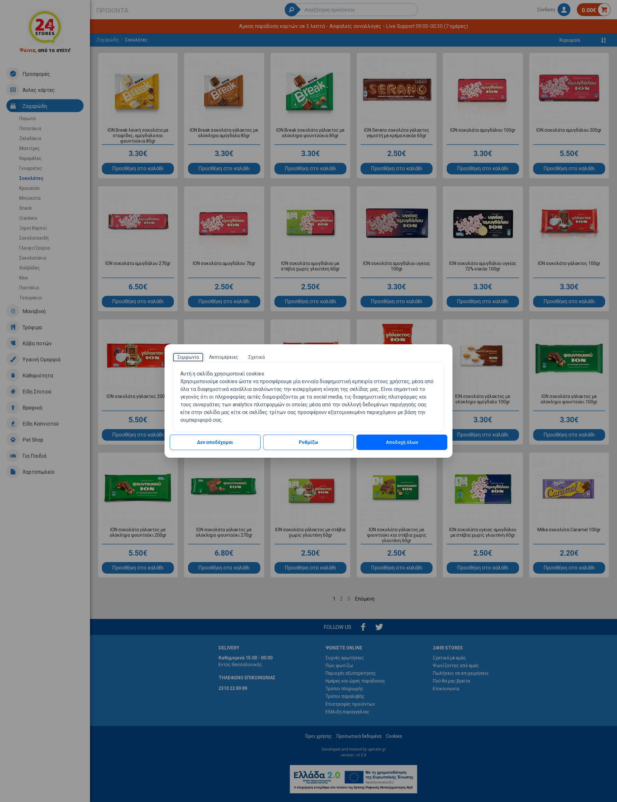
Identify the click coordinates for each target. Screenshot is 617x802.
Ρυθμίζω (308, 442)
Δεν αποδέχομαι (215, 442)
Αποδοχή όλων (402, 442)
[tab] (188, 357)
